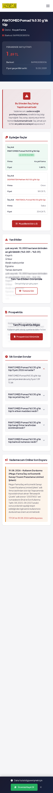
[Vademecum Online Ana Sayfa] (9, 5)
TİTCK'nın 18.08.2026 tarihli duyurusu (26, 518)
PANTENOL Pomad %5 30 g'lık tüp (31, 199)
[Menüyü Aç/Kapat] (48, 6)
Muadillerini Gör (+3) (28, 223)
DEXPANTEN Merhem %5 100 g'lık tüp (23, 179)
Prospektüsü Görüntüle (28, 337)
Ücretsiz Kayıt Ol (26, 787)
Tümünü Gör (28, 291)
